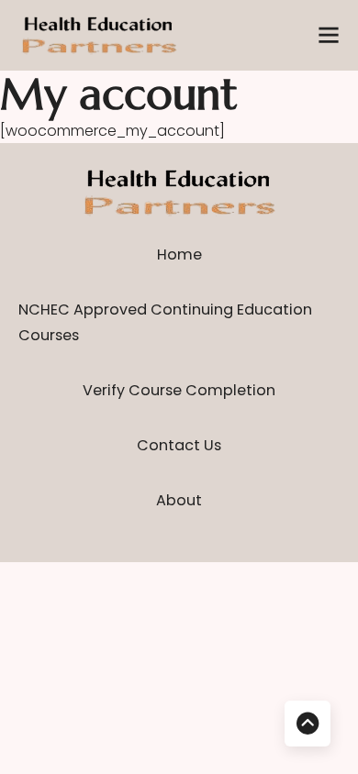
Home (179, 254)
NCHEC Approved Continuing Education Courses (165, 322)
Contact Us (179, 445)
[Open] (329, 35)
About (179, 500)
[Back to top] (307, 723)
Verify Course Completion (179, 390)
